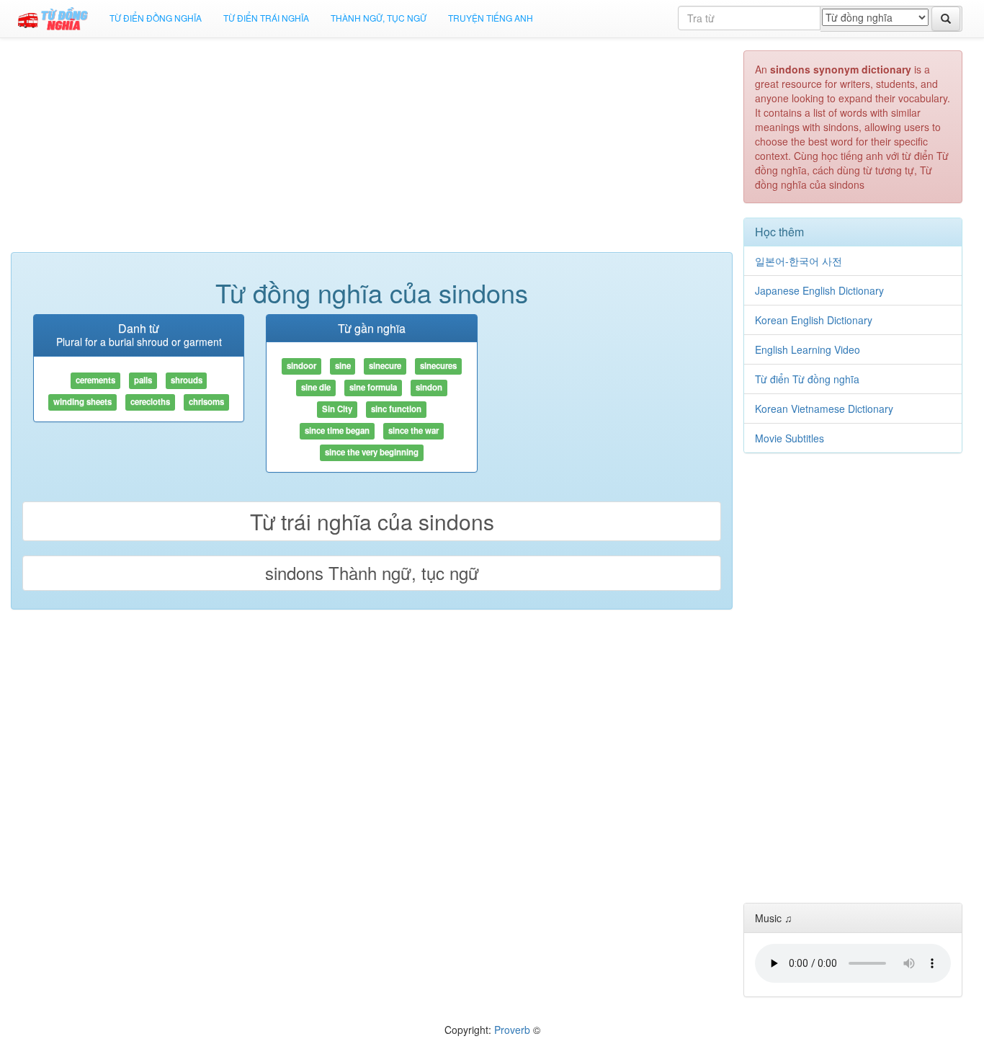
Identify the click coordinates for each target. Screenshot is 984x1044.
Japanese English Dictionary (819, 290)
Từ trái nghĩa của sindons (372, 521)
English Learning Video (807, 349)
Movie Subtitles (789, 438)
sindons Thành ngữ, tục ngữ (372, 572)
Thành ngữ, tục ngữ (378, 18)
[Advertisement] (372, 151)
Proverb (512, 1029)
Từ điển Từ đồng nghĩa (807, 379)
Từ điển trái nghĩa (266, 18)
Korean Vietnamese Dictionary (824, 408)
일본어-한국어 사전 (798, 261)
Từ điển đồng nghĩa (155, 18)
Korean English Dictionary (813, 320)
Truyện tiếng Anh (490, 18)
